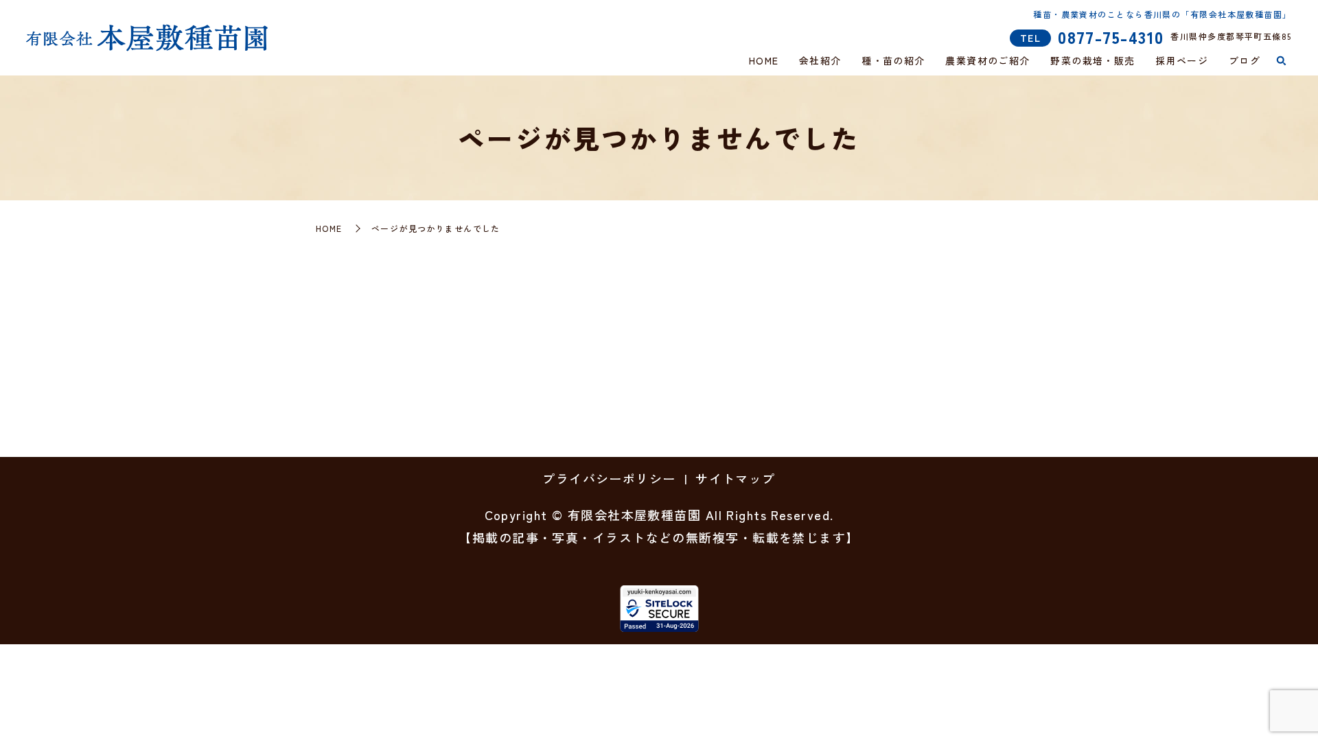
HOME (764, 60)
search (1281, 61)
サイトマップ (735, 478)
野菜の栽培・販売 (1092, 60)
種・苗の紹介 (893, 60)
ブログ (1244, 60)
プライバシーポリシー (608, 478)
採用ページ (1181, 60)
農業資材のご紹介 (987, 60)
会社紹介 (820, 60)
